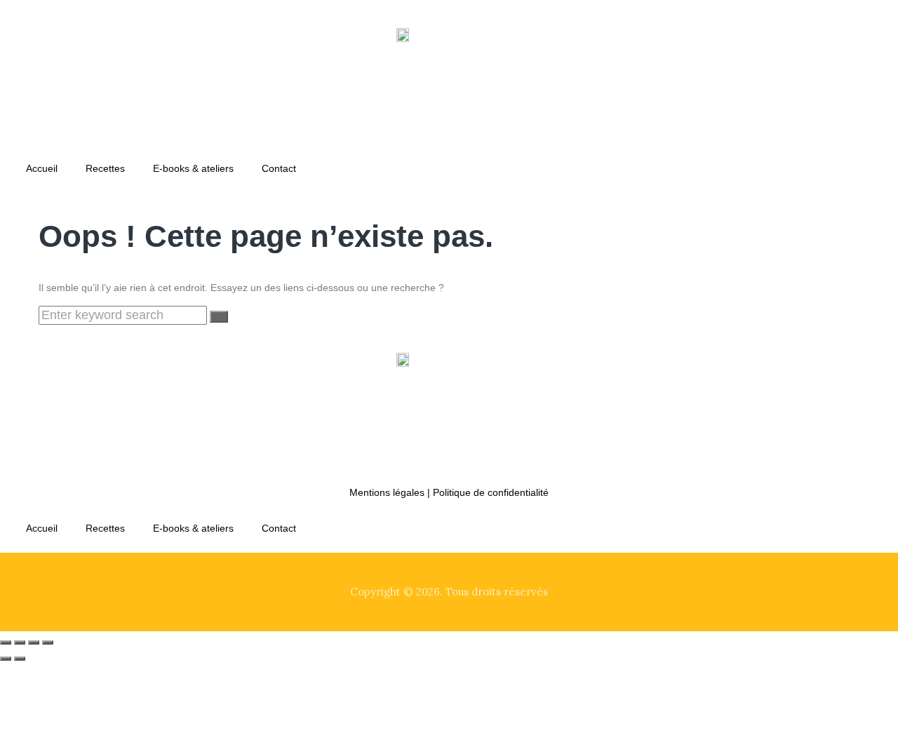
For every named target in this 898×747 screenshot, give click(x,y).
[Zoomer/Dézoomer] (5, 642)
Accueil (42, 168)
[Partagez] (33, 642)
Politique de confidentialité (491, 492)
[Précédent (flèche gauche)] (5, 659)
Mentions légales (386, 492)
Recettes (105, 168)
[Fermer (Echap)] (47, 642)
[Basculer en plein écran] (19, 642)
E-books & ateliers (193, 168)
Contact (279, 168)
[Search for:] (124, 315)
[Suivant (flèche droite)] (19, 659)
